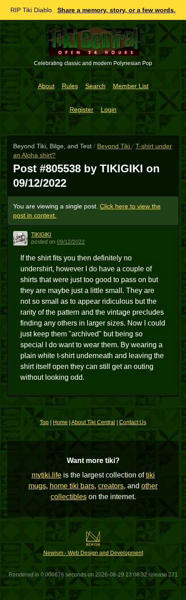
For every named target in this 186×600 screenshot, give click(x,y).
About (46, 86)
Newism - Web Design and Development (93, 553)
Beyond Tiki (114, 146)
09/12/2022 (71, 242)
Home (60, 422)
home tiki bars (72, 486)
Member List (131, 86)
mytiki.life (46, 475)
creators (111, 486)
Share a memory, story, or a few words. (116, 10)
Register (81, 109)
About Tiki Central (93, 422)
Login (108, 109)
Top (44, 422)
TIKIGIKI (41, 234)
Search (95, 86)
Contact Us (132, 422)
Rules (70, 86)
